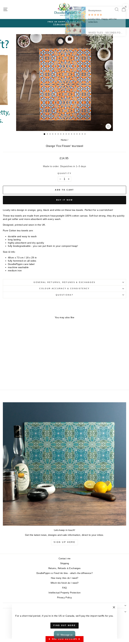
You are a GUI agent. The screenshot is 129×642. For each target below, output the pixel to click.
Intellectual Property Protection (64, 592)
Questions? (64, 295)
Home (64, 140)
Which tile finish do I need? (65, 583)
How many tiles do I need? (64, 578)
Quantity (65, 173)
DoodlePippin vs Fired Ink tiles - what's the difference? (64, 573)
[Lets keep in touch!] (64, 464)
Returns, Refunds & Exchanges (64, 568)
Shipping (64, 563)
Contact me (64, 558)
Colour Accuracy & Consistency (64, 288)
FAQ (64, 588)
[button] (122, 6)
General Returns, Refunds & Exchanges (64, 282)
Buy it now (64, 200)
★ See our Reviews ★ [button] (64, 639)
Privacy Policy (64, 597)
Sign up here (64, 542)
